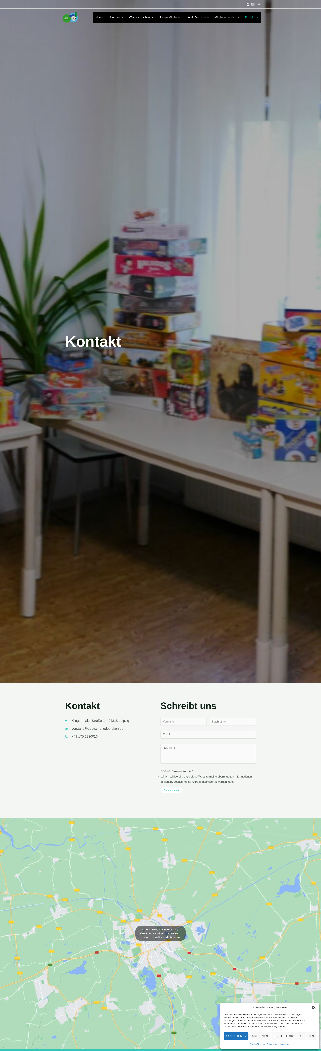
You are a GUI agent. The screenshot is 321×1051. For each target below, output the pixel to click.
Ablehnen (260, 1036)
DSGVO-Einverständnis (176, 771)
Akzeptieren (236, 1036)
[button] (314, 1007)
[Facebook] (247, 4)
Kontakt (250, 17)
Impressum (285, 1044)
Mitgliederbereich (225, 17)
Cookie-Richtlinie (257, 1044)
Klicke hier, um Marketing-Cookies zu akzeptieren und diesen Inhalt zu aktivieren (160, 933)
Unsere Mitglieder (170, 17)
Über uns (114, 17)
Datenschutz (272, 1044)
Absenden (171, 790)
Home (99, 17)
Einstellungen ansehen (294, 1036)
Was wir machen (139, 17)
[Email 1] (252, 4)
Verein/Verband (196, 17)
